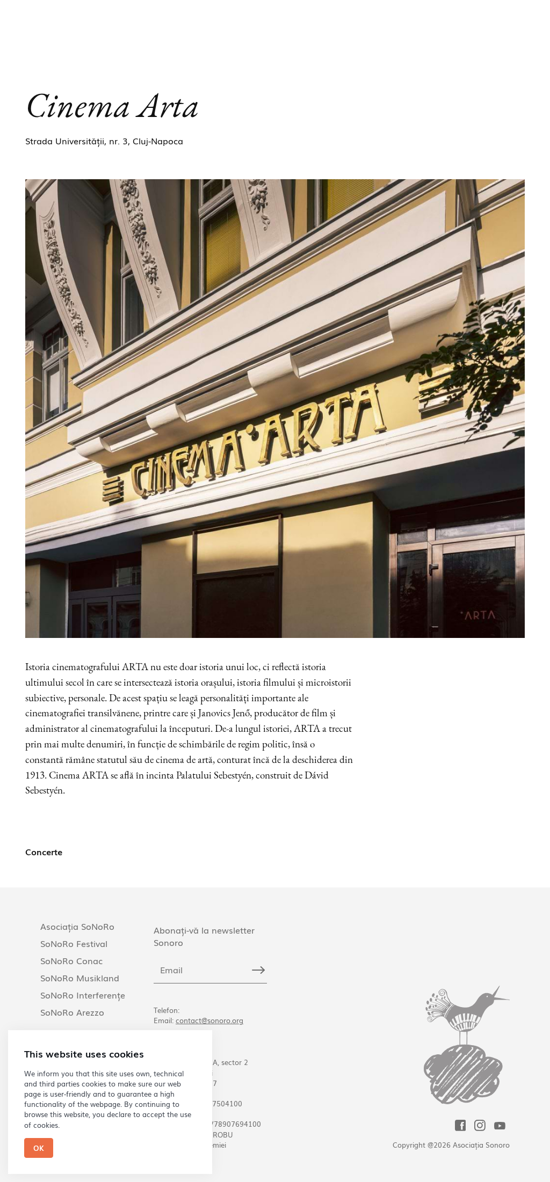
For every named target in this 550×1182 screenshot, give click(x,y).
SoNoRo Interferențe (82, 994)
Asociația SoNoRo (77, 926)
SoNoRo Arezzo (72, 1011)
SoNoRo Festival (73, 943)
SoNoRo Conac (71, 960)
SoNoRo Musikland (79, 977)
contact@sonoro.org (209, 1020)
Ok (38, 1148)
